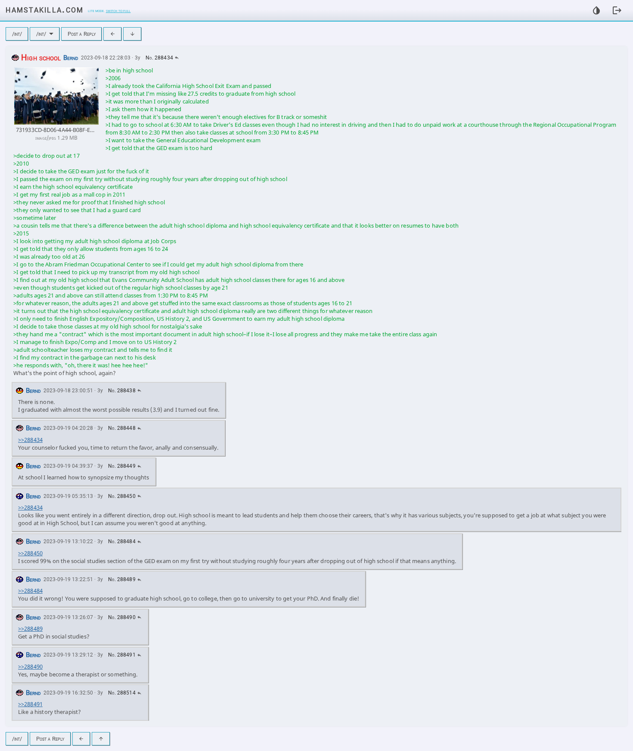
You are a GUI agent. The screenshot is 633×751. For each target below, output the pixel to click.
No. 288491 (122, 655)
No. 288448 (122, 428)
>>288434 (30, 440)
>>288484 (30, 591)
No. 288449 (122, 466)
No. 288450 (122, 496)
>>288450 (30, 553)
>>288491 (30, 704)
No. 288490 (122, 617)
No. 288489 (122, 579)
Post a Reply (82, 34)
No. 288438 (122, 391)
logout (617, 10)
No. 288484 (122, 541)
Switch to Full (118, 10)
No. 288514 (122, 693)
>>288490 (30, 666)
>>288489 (30, 628)
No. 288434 (159, 58)
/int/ (17, 34)
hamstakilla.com (45, 9)
